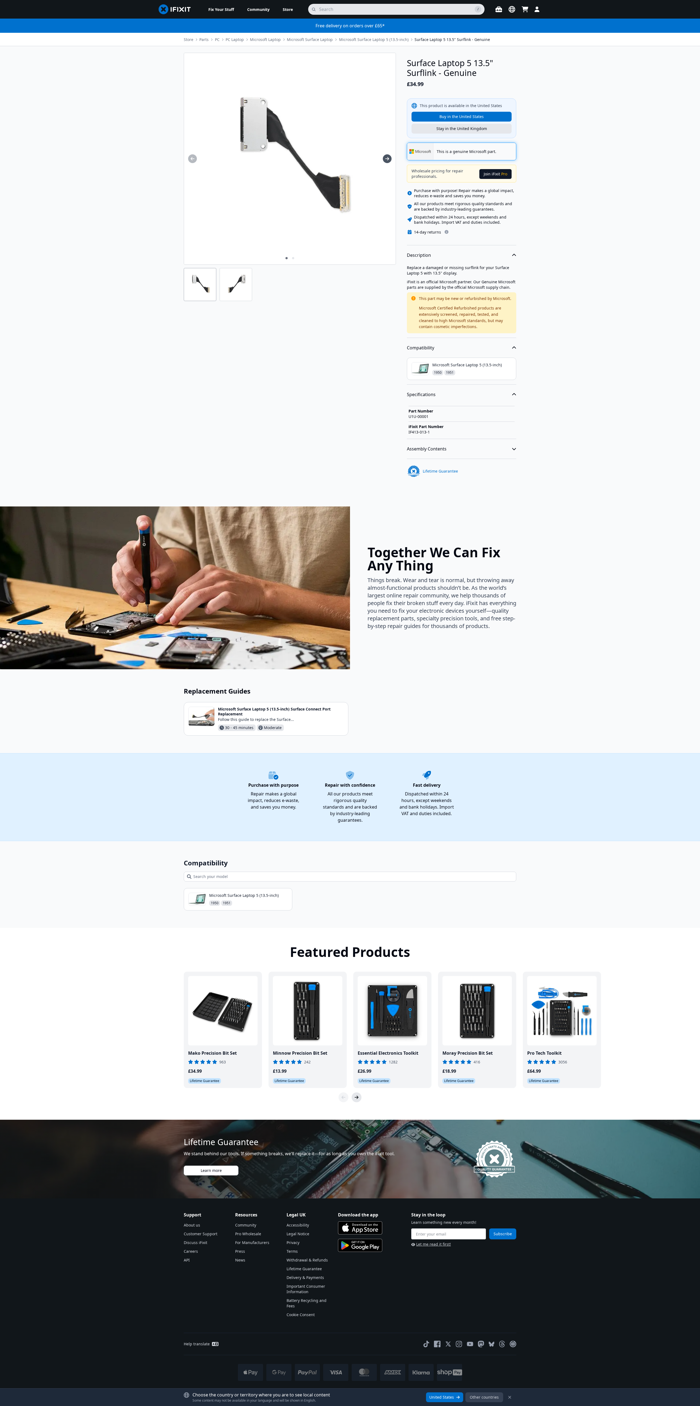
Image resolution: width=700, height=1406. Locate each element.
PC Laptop (235, 39)
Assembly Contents (427, 449)
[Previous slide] (343, 1097)
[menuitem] (221, 9)
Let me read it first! (433, 1244)
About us (192, 1225)
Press (240, 1251)
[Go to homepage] (177, 9)
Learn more (211, 1170)
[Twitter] (448, 1344)
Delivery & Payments (305, 1277)
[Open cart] (525, 9)
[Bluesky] (491, 1344)
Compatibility (420, 348)
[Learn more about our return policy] (446, 232)
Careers (191, 1251)
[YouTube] (470, 1344)
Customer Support (200, 1233)
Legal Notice (298, 1233)
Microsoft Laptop (265, 39)
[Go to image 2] (293, 258)
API (187, 1260)
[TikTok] (426, 1344)
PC (217, 39)
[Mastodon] (481, 1344)
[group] (192, 158)
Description (419, 255)
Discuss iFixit (195, 1242)
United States (441, 1397)
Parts (204, 39)
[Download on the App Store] (360, 1227)
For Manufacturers (252, 1242)
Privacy (293, 1242)
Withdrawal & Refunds (307, 1260)
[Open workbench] (498, 9)
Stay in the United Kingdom (461, 128)
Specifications (421, 394)
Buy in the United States (461, 116)
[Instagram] (459, 1344)
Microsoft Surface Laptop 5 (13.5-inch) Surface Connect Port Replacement (274, 711)
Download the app (358, 1215)
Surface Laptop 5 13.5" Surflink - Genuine (452, 39)
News (240, 1260)
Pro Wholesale (248, 1233)
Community (245, 1225)
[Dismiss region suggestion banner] (510, 1397)
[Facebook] (437, 1344)
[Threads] (502, 1344)
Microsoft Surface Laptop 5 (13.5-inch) (374, 39)
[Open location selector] (511, 9)
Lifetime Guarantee (304, 1268)
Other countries (484, 1397)
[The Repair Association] (513, 1344)
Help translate (197, 1343)
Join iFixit (495, 173)
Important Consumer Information (306, 1289)
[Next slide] (356, 1097)
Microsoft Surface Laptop (310, 39)
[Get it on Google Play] (360, 1245)
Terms (292, 1251)
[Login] (537, 9)
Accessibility (298, 1225)
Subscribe (503, 1233)
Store (188, 39)
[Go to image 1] (286, 258)
